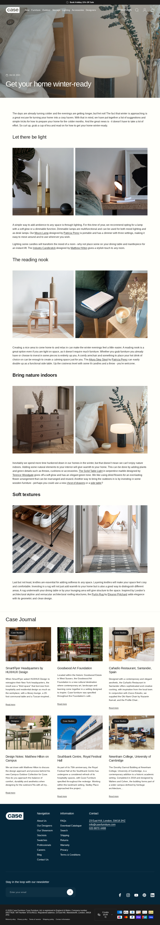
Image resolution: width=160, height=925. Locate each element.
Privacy (64, 850)
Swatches (42, 840)
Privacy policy (22, 919)
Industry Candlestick (44, 248)
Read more (10, 704)
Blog (39, 854)
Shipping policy (48, 919)
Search (64, 830)
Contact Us (43, 859)
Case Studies (17, 633)
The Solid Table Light (90, 471)
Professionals (44, 845)
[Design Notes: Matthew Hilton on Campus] (28, 733)
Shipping (64, 835)
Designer (15, 721)
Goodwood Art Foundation (74, 668)
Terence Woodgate (23, 475)
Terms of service (35, 919)
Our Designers (44, 825)
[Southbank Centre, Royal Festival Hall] (80, 733)
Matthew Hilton (79, 248)
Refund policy (11, 919)
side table (96, 483)
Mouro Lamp (42, 233)
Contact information (63, 919)
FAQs (63, 820)
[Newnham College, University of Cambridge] (131, 733)
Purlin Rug (98, 594)
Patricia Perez (71, 233)
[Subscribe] (70, 892)
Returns (64, 840)
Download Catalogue (71, 825)
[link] (107, 820)
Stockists (42, 835)
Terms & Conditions (70, 854)
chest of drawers (76, 483)
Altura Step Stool (98, 359)
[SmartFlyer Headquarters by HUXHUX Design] (28, 644)
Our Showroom (45, 830)
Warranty (65, 845)
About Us (42, 820)
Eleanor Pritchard (117, 594)
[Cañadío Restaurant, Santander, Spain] (131, 644)
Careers (41, 850)
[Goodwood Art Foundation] (80, 644)
